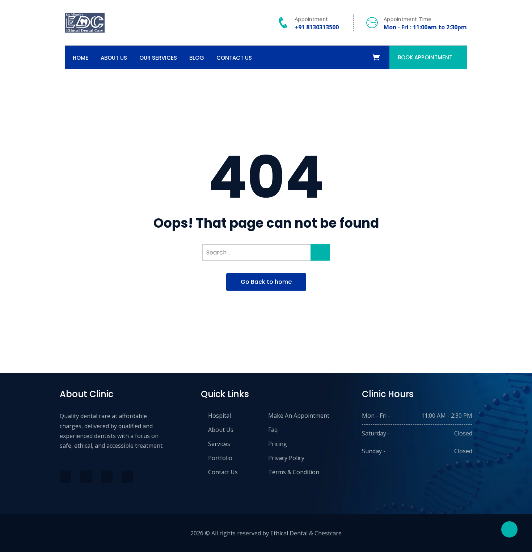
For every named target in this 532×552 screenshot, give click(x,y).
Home (80, 58)
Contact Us (234, 58)
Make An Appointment (298, 416)
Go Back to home (266, 282)
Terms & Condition (293, 472)
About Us (114, 58)
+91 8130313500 (317, 27)
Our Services (158, 58)
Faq (273, 430)
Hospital (219, 416)
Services (219, 444)
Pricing (277, 444)
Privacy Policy (286, 458)
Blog (196, 58)
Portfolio (220, 458)
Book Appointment (425, 57)
